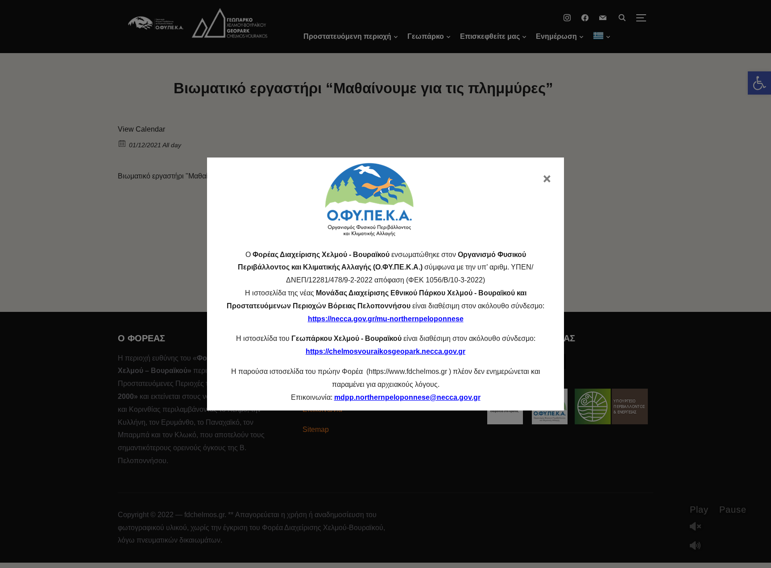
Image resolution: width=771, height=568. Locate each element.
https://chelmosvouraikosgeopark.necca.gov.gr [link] (385, 351)
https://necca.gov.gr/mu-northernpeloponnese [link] (386, 319)
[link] (407, 397)
